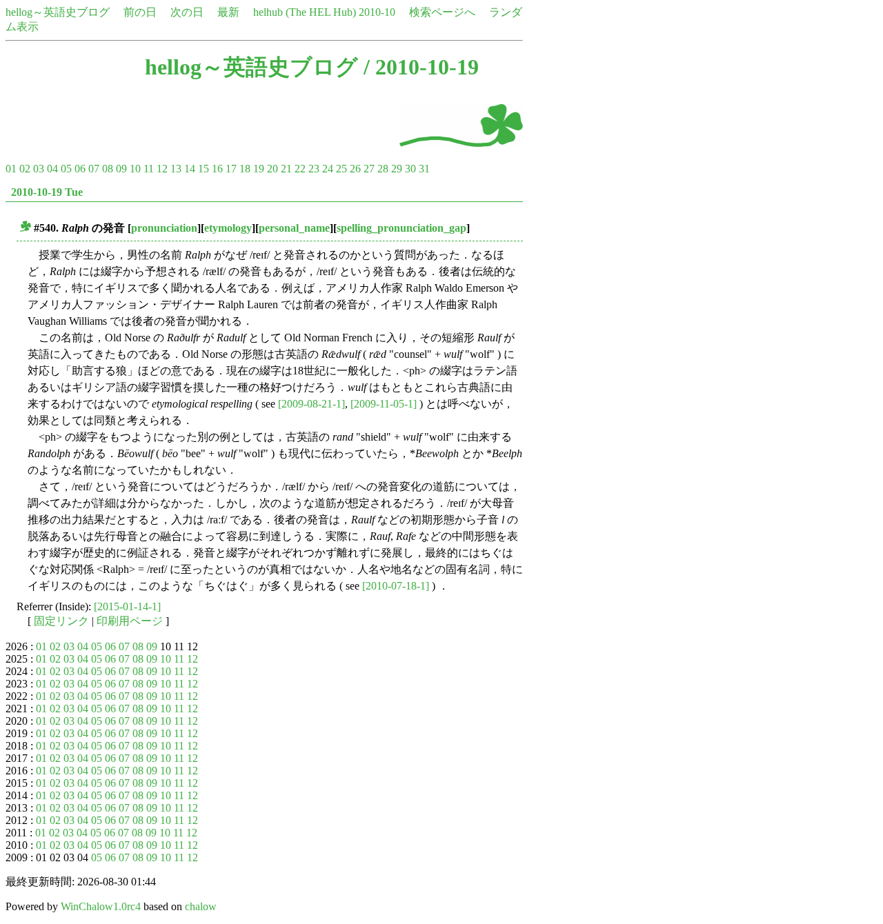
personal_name (294, 228)
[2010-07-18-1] (395, 586)
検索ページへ (442, 12)
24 (327, 168)
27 (369, 168)
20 (272, 168)
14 (189, 168)
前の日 (140, 12)
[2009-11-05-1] (383, 404)
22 (300, 168)
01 (11, 168)
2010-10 (377, 12)
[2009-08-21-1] (311, 404)
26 (355, 168)
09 (121, 168)
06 (80, 168)
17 (231, 168)
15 (203, 168)
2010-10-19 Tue (47, 192)
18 (244, 168)
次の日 (187, 12)
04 (52, 168)
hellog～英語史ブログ (58, 12)
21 (286, 168)
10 (135, 168)
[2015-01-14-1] (127, 606)
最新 (228, 12)
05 (66, 168)
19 (258, 168)
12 (162, 168)
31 (424, 168)
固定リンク (61, 621)
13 (175, 168)
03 (38, 168)
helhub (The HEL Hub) (304, 12)
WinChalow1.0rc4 (101, 906)
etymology (228, 228)
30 (410, 168)
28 (382, 168)
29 (396, 168)
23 (313, 168)
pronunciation (164, 228)
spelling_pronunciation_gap (401, 228)
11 (148, 168)
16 (217, 168)
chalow (201, 906)
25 (341, 168)
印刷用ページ (130, 621)
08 (107, 168)
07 (93, 168)
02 (24, 168)
